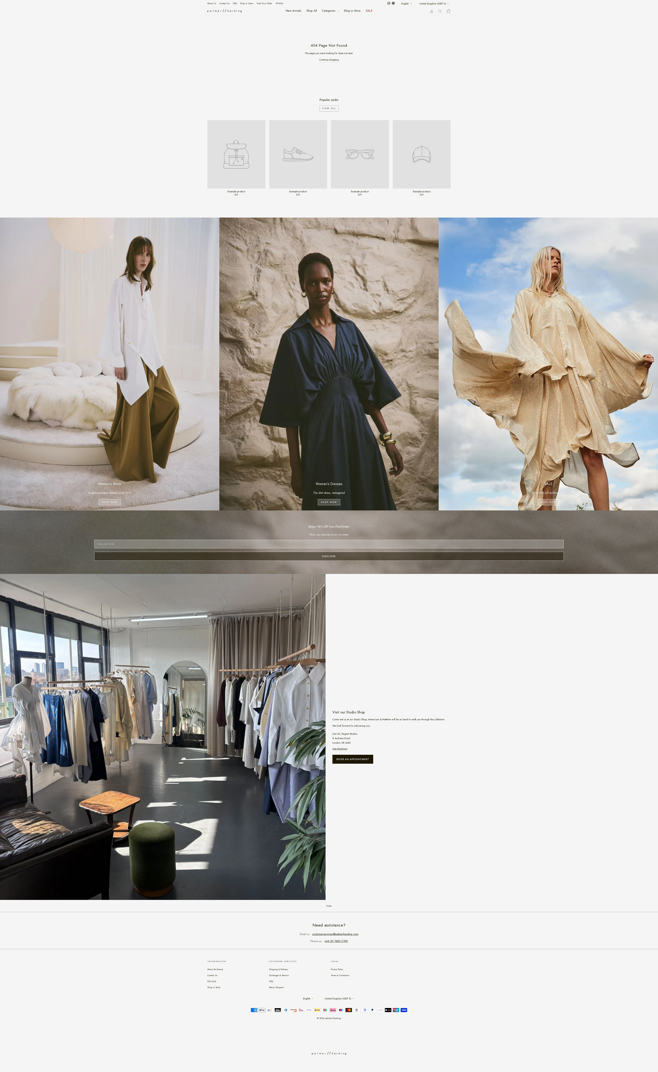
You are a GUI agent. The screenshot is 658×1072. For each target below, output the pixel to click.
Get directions (339, 748)
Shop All (312, 11)
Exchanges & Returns (279, 975)
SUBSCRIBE (329, 556)
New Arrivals (293, 11)
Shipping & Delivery (278, 969)
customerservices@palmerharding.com (335, 934)
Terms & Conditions (340, 975)
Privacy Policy (337, 969)
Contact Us (225, 3)
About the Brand (215, 969)
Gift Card (211, 981)
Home (329, 905)
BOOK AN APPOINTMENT (353, 759)
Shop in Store (246, 3)
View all (329, 108)
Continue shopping (329, 59)
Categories (329, 11)
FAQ (235, 3)
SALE (369, 11)
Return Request (276, 987)
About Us (211, 3)
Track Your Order (264, 3)
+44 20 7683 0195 (336, 941)
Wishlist (279, 3)
